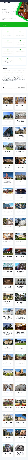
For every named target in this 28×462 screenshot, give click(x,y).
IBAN (3, 87)
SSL (3, 89)
